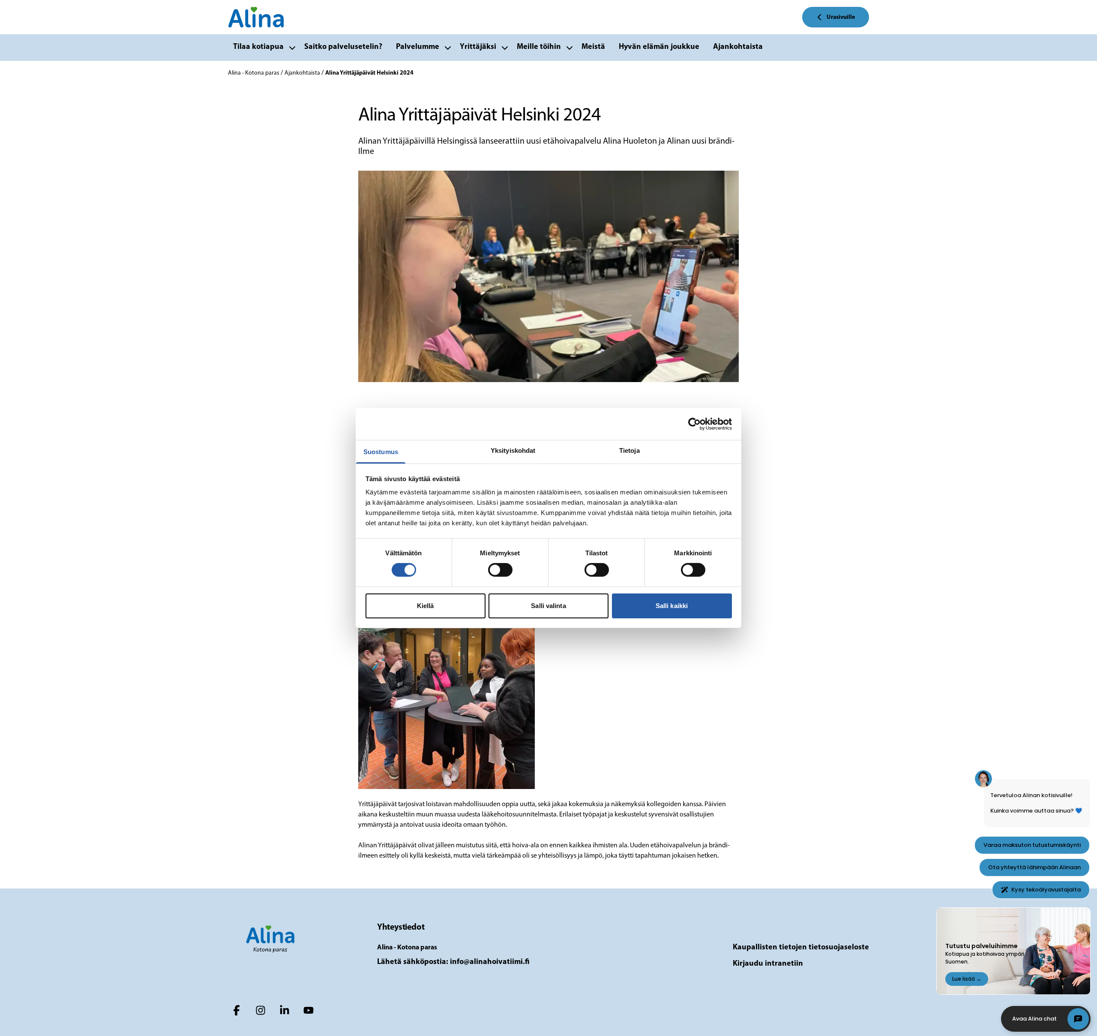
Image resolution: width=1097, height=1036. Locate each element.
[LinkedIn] (284, 1010)
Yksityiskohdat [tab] (513, 450)
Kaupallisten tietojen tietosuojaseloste (801, 948)
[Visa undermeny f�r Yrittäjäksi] (504, 47)
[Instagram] (260, 1010)
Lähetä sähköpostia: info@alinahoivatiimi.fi (453, 962)
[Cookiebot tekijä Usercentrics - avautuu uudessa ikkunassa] (694, 423)
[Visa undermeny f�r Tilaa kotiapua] (292, 47)
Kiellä (425, 605)
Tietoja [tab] (629, 450)
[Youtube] (308, 1010)
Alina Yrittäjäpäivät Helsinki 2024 (369, 73)
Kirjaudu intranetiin (768, 964)
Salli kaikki (672, 605)
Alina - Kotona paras (254, 73)
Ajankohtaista (303, 73)
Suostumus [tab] (380, 451)
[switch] (500, 570)
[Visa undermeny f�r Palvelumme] (447, 47)
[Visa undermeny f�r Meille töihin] (569, 47)
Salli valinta (548, 605)
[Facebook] (236, 1010)
